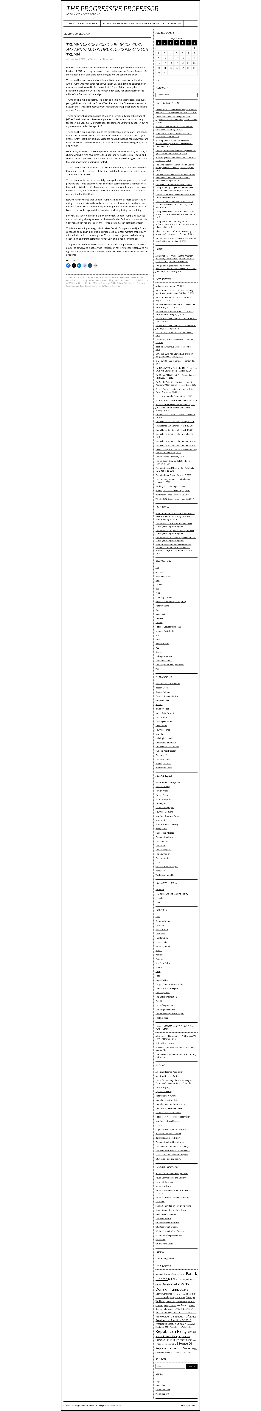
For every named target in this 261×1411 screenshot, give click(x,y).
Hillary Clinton (88, 280)
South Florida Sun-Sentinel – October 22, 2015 (176, 445)
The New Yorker (163, 854)
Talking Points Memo (165, 656)
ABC (157, 568)
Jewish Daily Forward (165, 713)
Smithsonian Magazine (165, 833)
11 (171, 58)
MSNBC (159, 622)
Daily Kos (160, 925)
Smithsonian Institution (166, 1214)
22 (194, 63)
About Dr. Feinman (88, 23)
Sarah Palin (186, 1337)
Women (167, 1352)
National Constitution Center (168, 1112)
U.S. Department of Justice (167, 1222)
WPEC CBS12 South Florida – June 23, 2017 (175, 499)
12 (176, 58)
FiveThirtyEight (162, 938)
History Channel (162, 605)
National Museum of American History (172, 1197)
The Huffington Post (164, 1005)
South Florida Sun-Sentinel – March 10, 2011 (175, 425)
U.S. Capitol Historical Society (168, 1159)
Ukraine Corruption (112, 286)
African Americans (178, 1274)
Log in (158, 1381)
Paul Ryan (175, 1313)
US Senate (186, 1348)
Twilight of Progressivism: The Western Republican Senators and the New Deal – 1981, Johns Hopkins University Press (176, 268)
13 (182, 58)
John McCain (169, 1309)
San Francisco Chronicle (166, 742)
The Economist (162, 841)
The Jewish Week (163, 759)
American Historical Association (169, 1072)
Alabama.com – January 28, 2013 (170, 286)
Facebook (160, 889)
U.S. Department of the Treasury (170, 1231)
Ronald (93, 59)
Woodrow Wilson (177, 1352)
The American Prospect (166, 837)
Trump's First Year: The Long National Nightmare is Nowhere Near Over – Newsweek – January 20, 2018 (176, 224)
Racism (189, 1327)
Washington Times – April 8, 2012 (170, 486)
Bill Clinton (174, 1279)
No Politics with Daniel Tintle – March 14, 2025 (176, 400)
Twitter (159, 902)
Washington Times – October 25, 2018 (172, 494)
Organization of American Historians (171, 1129)
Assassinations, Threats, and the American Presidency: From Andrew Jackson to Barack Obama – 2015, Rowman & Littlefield (175, 259)
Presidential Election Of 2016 (173, 1320)
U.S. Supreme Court (164, 1243)
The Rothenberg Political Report (170, 1013)
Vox (157, 669)
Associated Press (163, 576)
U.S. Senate (160, 1239)
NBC (158, 635)
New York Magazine (164, 811)
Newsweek (160, 820)
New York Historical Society (168, 1121)
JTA (157, 610)
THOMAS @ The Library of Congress (172, 1154)
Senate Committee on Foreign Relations (173, 1206)
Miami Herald (161, 725)
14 (188, 58)
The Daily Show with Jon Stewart (170, 664)
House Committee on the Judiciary (171, 1177)
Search (192, 1366)
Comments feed (163, 1389)
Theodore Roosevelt (165, 1344)
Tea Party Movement (180, 1339)
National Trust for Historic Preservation (173, 1116)
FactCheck (160, 933)
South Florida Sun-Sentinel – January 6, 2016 (175, 421)
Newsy (158, 639)
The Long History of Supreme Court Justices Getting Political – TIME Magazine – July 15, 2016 (175, 167)
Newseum (160, 1201)
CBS (157, 589)
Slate (158, 975)
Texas (193, 1340)
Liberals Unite (161, 942)
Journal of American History (168, 1100)
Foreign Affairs (162, 790)
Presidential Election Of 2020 (87, 283)
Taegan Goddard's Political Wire (170, 984)
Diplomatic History (164, 1091)
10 (165, 58)
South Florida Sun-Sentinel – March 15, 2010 (175, 430)
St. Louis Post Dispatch (166, 751)
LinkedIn (159, 898)
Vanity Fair (160, 870)
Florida (169, 1294)
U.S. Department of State (167, 1227)
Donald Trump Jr (73, 280)
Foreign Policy (162, 795)
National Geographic (165, 807)
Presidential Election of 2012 (177, 1316)
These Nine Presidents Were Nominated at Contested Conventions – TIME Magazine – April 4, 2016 (175, 204)
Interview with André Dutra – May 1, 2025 (174, 396)
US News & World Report (167, 866)
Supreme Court (162, 1339)
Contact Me (174, 23)
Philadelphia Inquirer (164, 738)
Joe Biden (125, 280)
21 (188, 63)
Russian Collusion (137, 283)
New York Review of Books (168, 816)
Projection (105, 283)
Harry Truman (181, 1301)
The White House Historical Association (173, 1150)
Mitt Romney (163, 1312)
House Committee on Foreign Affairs (172, 1173)
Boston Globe (162, 687)
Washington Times (164, 767)
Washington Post (163, 763)
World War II (188, 1352)
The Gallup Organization (166, 997)
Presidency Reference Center (168, 1133)
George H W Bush (177, 1297)
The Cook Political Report (167, 988)
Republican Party (171, 1331)
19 (176, 63)
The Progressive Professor (112, 9)
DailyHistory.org (163, 1087)
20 (182, 63)
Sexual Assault (72, 286)
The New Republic (163, 849)
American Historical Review (167, 1076)
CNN (158, 593)
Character (93, 277)
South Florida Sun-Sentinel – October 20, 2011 (176, 441)
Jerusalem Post (162, 708)
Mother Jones (161, 803)
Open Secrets (161, 1125)
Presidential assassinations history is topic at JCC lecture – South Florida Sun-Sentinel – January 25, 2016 (175, 407)
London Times (162, 717)
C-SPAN (159, 584)
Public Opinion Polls (119, 283)
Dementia (124, 277)
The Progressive (163, 858)
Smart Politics (162, 980)
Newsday (160, 734)
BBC (157, 580)
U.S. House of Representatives (169, 1235)
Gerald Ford (170, 1302)
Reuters (159, 652)
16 (159, 63)
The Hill (159, 1001)
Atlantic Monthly (163, 786)
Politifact (159, 959)
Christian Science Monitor (167, 696)
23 (159, 68)
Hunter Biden (100, 280)
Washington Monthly (165, 875)
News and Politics (76, 277)
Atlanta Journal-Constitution (168, 683)
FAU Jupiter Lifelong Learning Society (172, 893)
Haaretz (159, 704)
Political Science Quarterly (167, 824)
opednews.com (162, 643)
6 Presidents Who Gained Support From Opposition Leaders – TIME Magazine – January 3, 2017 (176, 119)
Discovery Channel (164, 597)
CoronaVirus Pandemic (109, 277)
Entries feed (161, 1385)
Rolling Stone (161, 828)
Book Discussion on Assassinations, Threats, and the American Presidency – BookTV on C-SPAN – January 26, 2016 (176, 516)
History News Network (165, 1043)
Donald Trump (136, 277)
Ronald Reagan (172, 1336)
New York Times (163, 730)
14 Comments (108, 59)
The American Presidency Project (170, 1142)
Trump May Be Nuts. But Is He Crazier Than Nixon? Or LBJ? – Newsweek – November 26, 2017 (175, 214)
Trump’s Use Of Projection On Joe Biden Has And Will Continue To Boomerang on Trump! (107, 49)
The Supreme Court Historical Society (172, 1146)
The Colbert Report (164, 660)
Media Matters (162, 614)
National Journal (163, 946)
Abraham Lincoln (163, 1274)
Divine (182, 1405)
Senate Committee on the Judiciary (171, 1210)
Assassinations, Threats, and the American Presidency (133, 23)
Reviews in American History (168, 1138)
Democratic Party (175, 1284)
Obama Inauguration (165, 1258)
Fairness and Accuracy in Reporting (171, 601)
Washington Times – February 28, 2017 (173, 490)
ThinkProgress (162, 1018)
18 (171, 63)
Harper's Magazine (164, 799)
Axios (158, 917)
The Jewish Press (163, 755)
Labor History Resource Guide (169, 1108)
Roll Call (159, 967)
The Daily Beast (163, 992)
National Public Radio (165, 631)
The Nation (160, 845)
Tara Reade (85, 286)
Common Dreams (163, 921)
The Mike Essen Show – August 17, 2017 (173, 475)
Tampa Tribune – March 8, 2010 (170, 456)
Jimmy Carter (170, 1305)
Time (158, 862)
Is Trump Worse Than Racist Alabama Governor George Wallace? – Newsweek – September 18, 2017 (174, 143)
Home (71, 23)
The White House (163, 1218)
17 (165, 63)
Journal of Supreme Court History (170, 1104)
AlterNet (159, 572)
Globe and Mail (162, 700)
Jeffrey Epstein (114, 280)
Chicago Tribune (163, 692)
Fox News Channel (180, 1294)
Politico (159, 950)
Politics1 (159, 954)
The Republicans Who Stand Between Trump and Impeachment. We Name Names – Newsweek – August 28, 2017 (175, 177)
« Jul (157, 80)
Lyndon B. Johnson (184, 1308)
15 (194, 58)
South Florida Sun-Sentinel (167, 746)
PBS (157, 648)
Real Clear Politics (163, 963)
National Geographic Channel (168, 626)
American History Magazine (168, 782)
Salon (158, 971)
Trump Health (97, 286)
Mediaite (159, 618)
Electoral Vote (162, 929)
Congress (185, 1279)
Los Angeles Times (164, 721)
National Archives (163, 1186)
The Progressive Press (165, 1009)
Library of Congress (164, 1182)
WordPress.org (162, 1394)
